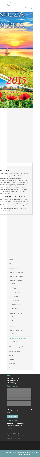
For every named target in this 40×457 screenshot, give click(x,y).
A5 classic (15, 296)
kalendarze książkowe (13, 438)
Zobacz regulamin (24, 454)
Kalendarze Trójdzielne (15, 330)
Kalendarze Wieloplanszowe (18, 338)
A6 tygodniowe (16, 304)
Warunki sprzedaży (14, 378)
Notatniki (11, 355)
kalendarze (10, 436)
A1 (13, 317)
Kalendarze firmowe (14, 268)
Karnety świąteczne (14, 351)
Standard (14, 333)
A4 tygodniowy (16, 288)
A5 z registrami (16, 300)
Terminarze (12, 368)
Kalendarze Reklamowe (15, 326)
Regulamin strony (13, 380)
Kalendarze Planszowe (15, 313)
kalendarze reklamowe (21, 436)
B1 (13, 321)
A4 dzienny (15, 284)
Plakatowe (12, 363)
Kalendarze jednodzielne (16, 276)
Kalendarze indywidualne (16, 272)
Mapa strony (12, 383)
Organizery (12, 359)
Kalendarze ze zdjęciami (16, 347)
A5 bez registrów (17, 292)
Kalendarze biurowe (14, 264)
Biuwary (11, 259)
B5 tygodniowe (16, 308)
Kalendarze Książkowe (15, 280)
